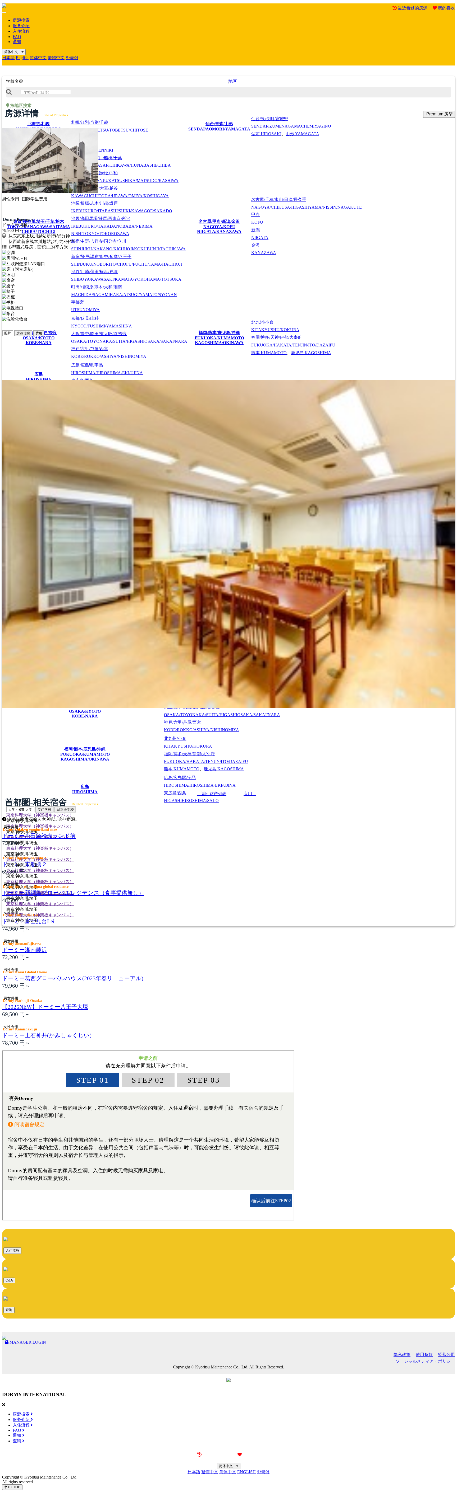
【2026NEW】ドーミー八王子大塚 (45, 1007)
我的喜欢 (446, 8)
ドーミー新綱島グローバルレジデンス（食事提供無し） (73, 893)
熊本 (269, 352)
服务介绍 (21, 26)
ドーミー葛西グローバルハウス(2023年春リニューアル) (72, 978)
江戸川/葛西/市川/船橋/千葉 (121, 162)
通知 (17, 41)
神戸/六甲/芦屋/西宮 (108, 352)
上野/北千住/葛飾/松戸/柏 (125, 177)
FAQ (17, 36)
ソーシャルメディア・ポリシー (425, 1361)
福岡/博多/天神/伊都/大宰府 (293, 341)
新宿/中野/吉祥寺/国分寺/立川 (128, 245)
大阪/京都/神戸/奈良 (38, 337)
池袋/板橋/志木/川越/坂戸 (121, 207)
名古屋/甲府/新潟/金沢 (219, 226)
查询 (9, 1310)
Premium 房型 (439, 114)
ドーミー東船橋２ (24, 864)
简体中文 (12, 52)
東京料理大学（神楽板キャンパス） (40, 815)
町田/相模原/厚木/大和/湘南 (124, 291)
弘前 (266, 134)
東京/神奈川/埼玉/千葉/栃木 (38, 226)
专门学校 (44, 809)
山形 (302, 134)
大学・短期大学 (20, 809)
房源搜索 (21, 20)
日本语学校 (65, 809)
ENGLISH (246, 1472)
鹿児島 (311, 352)
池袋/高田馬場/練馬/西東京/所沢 (112, 226)
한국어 (72, 57)
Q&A (9, 1280)
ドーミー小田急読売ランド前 (39, 836)
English (22, 57)
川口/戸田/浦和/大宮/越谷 (120, 192)
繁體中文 (56, 57)
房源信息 (23, 333)
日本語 (8, 57)
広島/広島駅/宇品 (107, 369)
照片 (7, 333)
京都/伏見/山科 (101, 322)
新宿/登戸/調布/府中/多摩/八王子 (126, 260)
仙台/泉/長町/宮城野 (291, 122)
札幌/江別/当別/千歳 (109, 126)
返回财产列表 (211, 793)
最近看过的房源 (412, 8)
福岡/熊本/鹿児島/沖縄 (219, 337)
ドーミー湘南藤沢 (24, 950)
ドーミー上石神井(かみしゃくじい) (47, 1035)
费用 (38, 333)
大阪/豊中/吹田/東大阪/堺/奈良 (129, 337)
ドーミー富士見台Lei (28, 921)
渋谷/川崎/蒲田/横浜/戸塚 (126, 275)
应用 (250, 793)
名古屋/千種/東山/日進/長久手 (306, 203)
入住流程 (21, 31)
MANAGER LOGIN (27, 1342)
